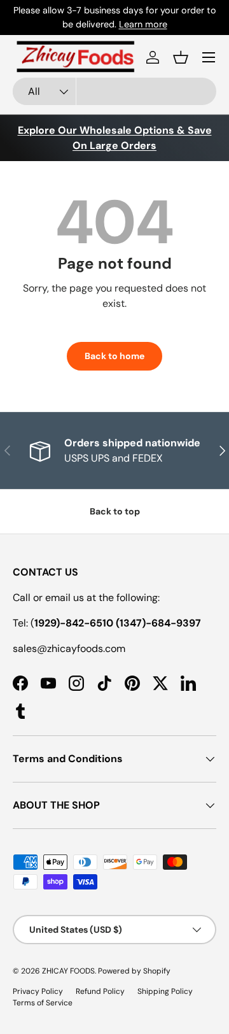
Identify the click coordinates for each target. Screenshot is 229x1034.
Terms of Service (43, 1003)
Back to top (115, 511)
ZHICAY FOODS (68, 971)
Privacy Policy (38, 991)
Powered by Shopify (134, 971)
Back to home (114, 356)
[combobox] (114, 91)
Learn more (143, 24)
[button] (181, 57)
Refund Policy (100, 991)
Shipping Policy (165, 991)
